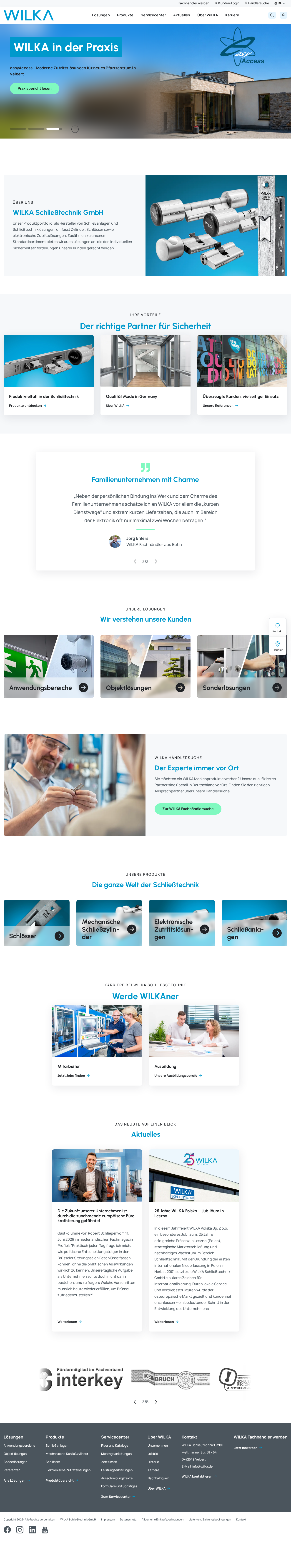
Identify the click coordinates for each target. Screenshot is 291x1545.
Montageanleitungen (116, 1454)
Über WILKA (207, 14)
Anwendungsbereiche (19, 1445)
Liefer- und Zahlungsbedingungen (210, 1519)
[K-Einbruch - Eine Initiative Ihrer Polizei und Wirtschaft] (77, 1388)
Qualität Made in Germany (131, 396)
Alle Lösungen (14, 1480)
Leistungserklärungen (117, 1470)
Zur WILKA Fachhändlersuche (188, 808)
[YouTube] (44, 1529)
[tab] (18, 129)
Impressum (108, 1519)
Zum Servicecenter (116, 1496)
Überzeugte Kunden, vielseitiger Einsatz (240, 396)
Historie (153, 1462)
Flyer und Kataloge (114, 1445)
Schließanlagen (57, 1445)
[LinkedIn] (32, 1529)
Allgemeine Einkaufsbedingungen (162, 1519)
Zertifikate (109, 1462)
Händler (278, 650)
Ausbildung (165, 1066)
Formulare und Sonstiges (119, 1486)
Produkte (125, 14)
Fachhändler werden (193, 3)
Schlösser (53, 1462)
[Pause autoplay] (75, 129)
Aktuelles (181, 14)
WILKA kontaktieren (197, 1476)
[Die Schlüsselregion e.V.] (144, 1388)
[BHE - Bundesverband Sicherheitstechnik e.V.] (202, 1388)
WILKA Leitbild (30, 106)
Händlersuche (258, 3)
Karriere (232, 14)
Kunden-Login (228, 3)
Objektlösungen (15, 1454)
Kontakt (278, 631)
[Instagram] (19, 1529)
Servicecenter (153, 14)
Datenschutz (128, 1519)
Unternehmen (158, 1445)
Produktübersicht (60, 1480)
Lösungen (101, 14)
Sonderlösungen (15, 1462)
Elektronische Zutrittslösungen (68, 1470)
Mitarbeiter (69, 1066)
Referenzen (12, 1470)
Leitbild (153, 1454)
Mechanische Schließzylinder (67, 1454)
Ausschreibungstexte (117, 1478)
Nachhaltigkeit (158, 1478)
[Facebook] (7, 1529)
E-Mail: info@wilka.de (197, 1466)
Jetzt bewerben (246, 1448)
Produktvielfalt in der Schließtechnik (44, 396)
